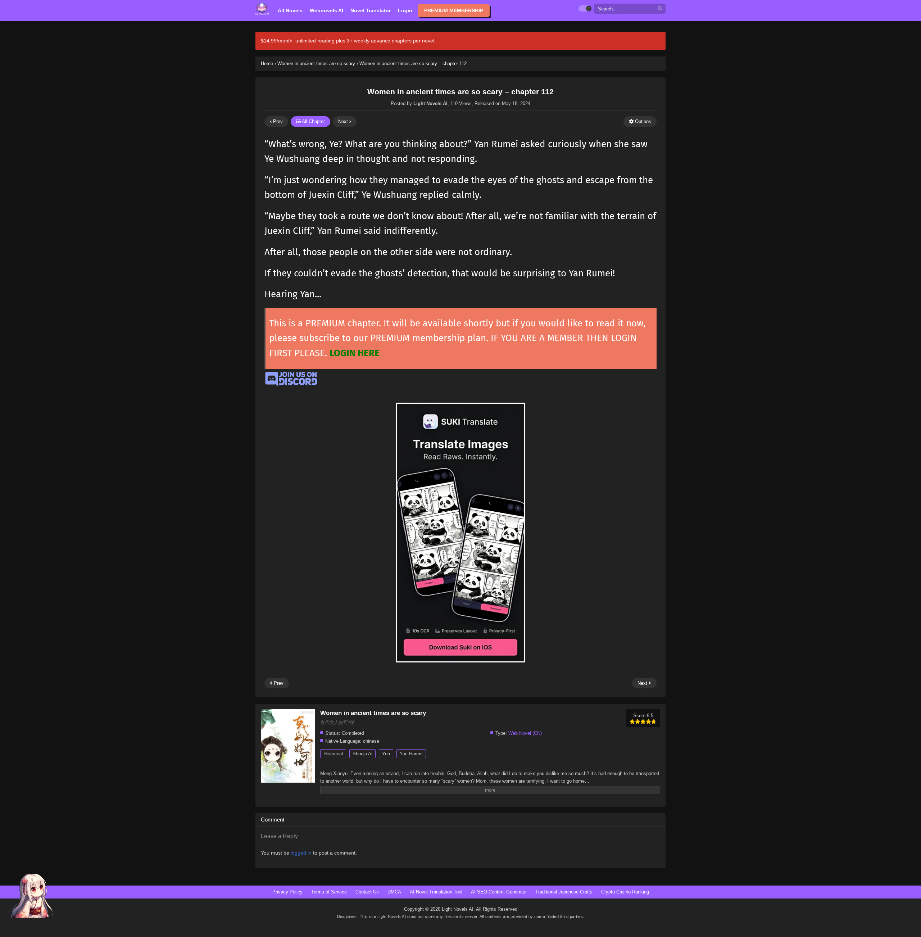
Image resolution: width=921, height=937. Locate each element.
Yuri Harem (411, 753)
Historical (333, 753)
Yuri (386, 753)
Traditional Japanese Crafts (564, 892)
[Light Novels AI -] (262, 9)
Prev (277, 121)
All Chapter (313, 121)
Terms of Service (329, 892)
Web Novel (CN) (525, 733)
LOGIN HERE (355, 353)
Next (343, 121)
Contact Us (367, 892)
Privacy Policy (287, 892)
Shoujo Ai (362, 753)
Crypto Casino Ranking (625, 892)
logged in (301, 853)
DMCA (394, 892)
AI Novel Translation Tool (436, 892)
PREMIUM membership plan (428, 338)
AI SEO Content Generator (499, 892)
